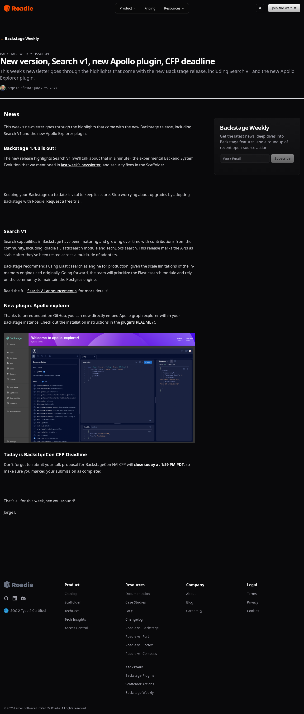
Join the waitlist (284, 8)
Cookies (253, 611)
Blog (189, 602)
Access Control (76, 628)
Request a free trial (63, 201)
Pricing (150, 8)
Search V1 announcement (50, 290)
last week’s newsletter (81, 165)
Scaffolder (73, 602)
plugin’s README (136, 322)
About (191, 593)
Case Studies (135, 602)
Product (126, 8)
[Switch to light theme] (260, 8)
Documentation (137, 593)
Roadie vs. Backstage (142, 628)
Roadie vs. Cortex (139, 645)
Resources (172, 8)
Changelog (134, 619)
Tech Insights (75, 619)
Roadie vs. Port (137, 636)
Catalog (71, 593)
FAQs (129, 611)
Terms (252, 593)
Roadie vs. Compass (141, 653)
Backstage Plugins (139, 675)
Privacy (252, 602)
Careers (192, 611)
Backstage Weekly (19, 38)
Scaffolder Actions (139, 684)
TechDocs (72, 611)
